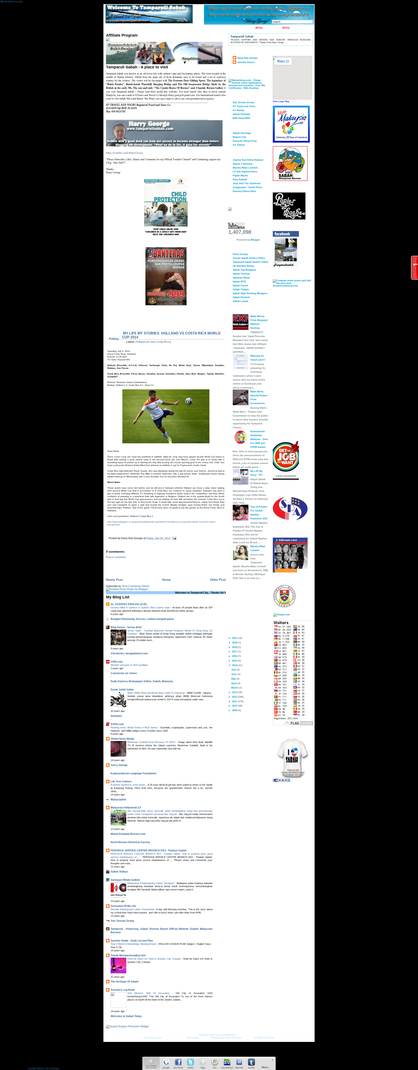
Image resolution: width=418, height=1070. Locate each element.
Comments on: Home (124, 673)
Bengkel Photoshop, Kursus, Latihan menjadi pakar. (142, 619)
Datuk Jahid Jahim (122, 689)
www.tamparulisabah (226, 1035)
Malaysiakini (118, 799)
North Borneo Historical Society (130, 842)
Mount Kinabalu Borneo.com (128, 833)
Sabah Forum (240, 285)
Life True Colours (121, 781)
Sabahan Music (241, 277)
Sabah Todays (119, 871)
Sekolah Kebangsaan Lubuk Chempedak (133, 909)
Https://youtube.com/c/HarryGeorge (124, 152)
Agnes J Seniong (242, 163)
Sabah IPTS (239, 281)
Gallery (142, 28)
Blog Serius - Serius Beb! (126, 627)
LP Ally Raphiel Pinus (245, 171)
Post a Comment (116, 557)
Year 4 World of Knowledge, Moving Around (134, 944)
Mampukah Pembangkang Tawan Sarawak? (151, 883)
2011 (235, 701)
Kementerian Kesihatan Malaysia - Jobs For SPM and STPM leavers (259, 439)
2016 (235, 656)
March (235, 687)
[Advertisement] (157, 565)
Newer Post (114, 579)
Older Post (218, 579)
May (233, 678)
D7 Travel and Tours (244, 106)
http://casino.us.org (11, 1)
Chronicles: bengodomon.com (129, 653)
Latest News (198, 28)
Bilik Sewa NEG (241, 118)
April (234, 683)
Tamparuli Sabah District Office (250, 262)
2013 (235, 692)
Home (110, 28)
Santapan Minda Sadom (125, 879)
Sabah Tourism (241, 273)
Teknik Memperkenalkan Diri (128, 955)
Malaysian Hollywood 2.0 (126, 807)
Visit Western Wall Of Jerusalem (149, 993)
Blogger (255, 239)
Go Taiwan (239, 144)
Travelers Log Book (123, 989)
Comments (275, 27)
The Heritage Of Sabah (124, 981)
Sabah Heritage (241, 114)
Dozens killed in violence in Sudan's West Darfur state (141, 607)
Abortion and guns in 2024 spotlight (129, 665)
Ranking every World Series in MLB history (134, 727)
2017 (235, 651)
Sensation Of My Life (123, 906)
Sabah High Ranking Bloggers (250, 293)
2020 (235, 642)
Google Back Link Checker (43, 1068)
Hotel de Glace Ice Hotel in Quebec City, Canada (154, 958)
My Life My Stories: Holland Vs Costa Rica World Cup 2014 (171, 335)
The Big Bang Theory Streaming (226, 1037)
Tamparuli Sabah (207, 1035)
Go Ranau (238, 110)
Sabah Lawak (240, 301)
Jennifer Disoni (246, 62)
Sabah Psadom (241, 297)
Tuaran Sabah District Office (249, 258)
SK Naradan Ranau (243, 266)
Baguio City (239, 137)
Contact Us (126, 28)
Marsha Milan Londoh (245, 167)
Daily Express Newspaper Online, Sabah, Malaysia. (142, 681)
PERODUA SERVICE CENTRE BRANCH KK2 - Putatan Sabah (148, 850)
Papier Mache (240, 175)
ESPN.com (117, 724)
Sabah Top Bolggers (244, 269)
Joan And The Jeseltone (247, 183)
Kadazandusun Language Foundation (133, 773)
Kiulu (182, 28)
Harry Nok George (247, 58)
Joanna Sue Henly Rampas (248, 160)
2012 (235, 696)
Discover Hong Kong (245, 141)
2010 (235, 705)
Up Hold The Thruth (264, 1037)
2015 (235, 660)
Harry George (119, 765)
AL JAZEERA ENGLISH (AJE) (129, 604)
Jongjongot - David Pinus (247, 187)
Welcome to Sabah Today (126, 1016)
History (156, 28)
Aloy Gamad (240, 179)
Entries (250, 27)
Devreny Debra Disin (244, 191)
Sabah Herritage (242, 133)
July (234, 669)
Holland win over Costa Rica (152, 341)
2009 (235, 710)
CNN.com (117, 661)
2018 (235, 647)
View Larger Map (281, 101)
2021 (235, 638)
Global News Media (122, 738)
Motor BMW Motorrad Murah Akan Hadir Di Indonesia (156, 693)
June (234, 674)
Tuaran (170, 28)
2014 (235, 665)
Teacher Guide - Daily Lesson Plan (132, 940)
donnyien (116, 715)
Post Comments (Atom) (135, 586)
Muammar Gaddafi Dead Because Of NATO (152, 742)
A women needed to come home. (128, 784)
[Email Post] (173, 538)
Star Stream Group (122, 920)
